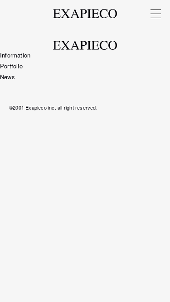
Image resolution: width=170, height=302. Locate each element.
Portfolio (11, 66)
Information (15, 55)
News (7, 76)
